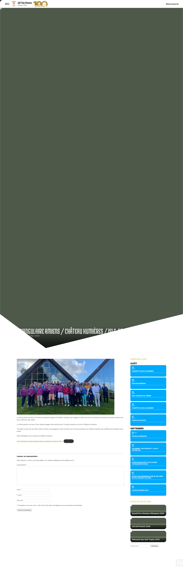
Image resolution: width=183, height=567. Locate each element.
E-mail (19, 495)
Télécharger (68, 441)
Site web (20, 500)
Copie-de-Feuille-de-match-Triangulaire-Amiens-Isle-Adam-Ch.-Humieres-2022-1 (40, 441)
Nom (19, 490)
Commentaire (22, 465)
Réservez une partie (172, 4)
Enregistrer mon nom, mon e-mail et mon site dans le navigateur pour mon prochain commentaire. (50, 505)
